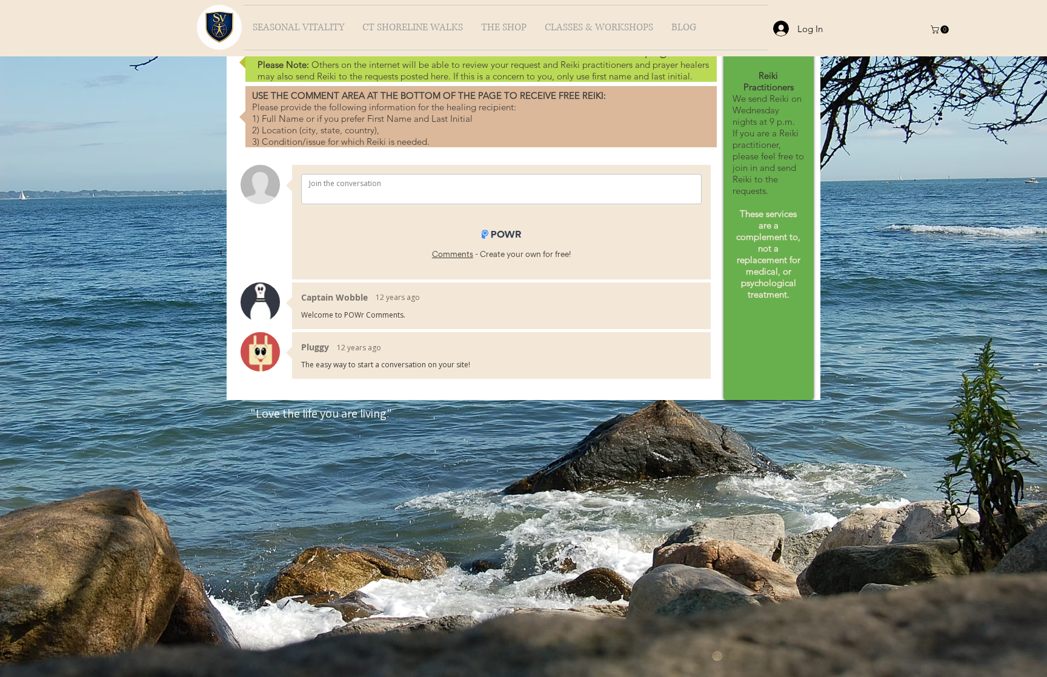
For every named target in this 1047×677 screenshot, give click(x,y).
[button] (941, 29)
